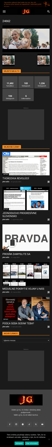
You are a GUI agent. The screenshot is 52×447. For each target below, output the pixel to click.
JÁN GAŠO (5, 182)
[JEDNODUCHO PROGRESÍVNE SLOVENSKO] (26, 198)
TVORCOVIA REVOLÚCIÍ (15, 178)
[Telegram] (22, 424)
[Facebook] (9, 424)
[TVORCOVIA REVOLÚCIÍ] (26, 163)
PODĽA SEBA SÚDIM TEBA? (18, 323)
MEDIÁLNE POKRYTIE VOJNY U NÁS (23, 288)
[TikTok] (29, 424)
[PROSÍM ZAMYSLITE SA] (26, 237)
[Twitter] (35, 424)
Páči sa (10, 77)
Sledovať (26, 77)
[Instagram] (16, 424)
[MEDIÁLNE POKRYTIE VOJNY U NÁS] (26, 274)
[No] (49, 439)
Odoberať (26, 90)
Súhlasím (19, 443)
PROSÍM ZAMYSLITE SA (16, 254)
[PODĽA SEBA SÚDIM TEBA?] (26, 309)
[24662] (26, 51)
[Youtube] (42, 424)
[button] (4, 11)
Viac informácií (32, 443)
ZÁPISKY (5, 174)
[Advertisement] (26, 124)
